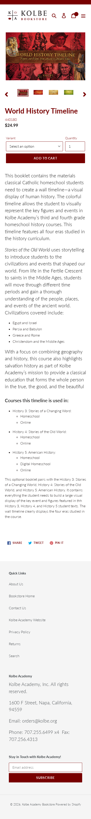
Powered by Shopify (68, 804)
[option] (23, 94)
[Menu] (83, 15)
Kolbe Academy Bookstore (38, 804)
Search (14, 656)
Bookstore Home (22, 596)
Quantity (71, 138)
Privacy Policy (19, 632)
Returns (15, 644)
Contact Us (17, 608)
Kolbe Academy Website (27, 620)
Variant (10, 138)
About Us (16, 584)
